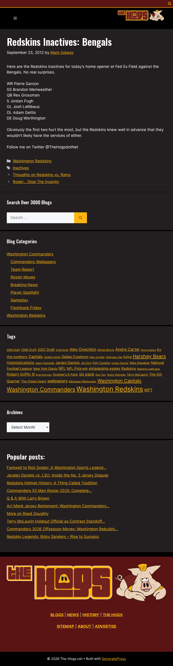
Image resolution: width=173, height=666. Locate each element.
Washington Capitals (119, 381)
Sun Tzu (101, 374)
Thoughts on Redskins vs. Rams (42, 174)
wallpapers (57, 381)
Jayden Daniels (67, 363)
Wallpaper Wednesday (82, 381)
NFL (62, 368)
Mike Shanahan (140, 363)
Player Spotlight (25, 292)
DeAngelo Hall (114, 357)
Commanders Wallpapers (33, 262)
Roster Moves (23, 277)
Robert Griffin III (21, 374)
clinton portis (52, 357)
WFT (148, 390)
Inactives (21, 168)
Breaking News (24, 284)
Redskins (128, 368)
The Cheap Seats (33, 381)
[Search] (80, 217)
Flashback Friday (26, 307)
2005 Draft (13, 349)
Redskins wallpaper (148, 368)
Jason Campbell (44, 363)
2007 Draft (46, 349)
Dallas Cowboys (75, 357)
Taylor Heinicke (116, 374)
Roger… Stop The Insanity (36, 181)
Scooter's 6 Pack (65, 374)
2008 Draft (62, 349)
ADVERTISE (105, 626)
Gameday (19, 300)
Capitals (36, 356)
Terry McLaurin (137, 374)
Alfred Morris (105, 349)
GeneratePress (114, 659)
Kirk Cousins (101, 363)
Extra (127, 357)
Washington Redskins (32, 161)
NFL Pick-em (77, 368)
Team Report (22, 269)
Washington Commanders (30, 254)
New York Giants (45, 368)
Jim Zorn (86, 363)
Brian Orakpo (148, 350)
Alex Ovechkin (83, 349)
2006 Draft (28, 349)
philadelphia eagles (104, 368)
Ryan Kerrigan (44, 374)
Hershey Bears (149, 356)
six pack (86, 374)
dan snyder (97, 357)
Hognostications (20, 363)
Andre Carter (127, 349)
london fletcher (120, 363)
